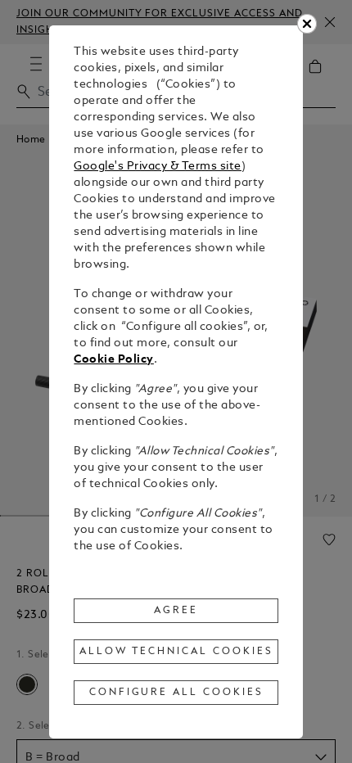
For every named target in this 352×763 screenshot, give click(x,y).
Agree (176, 611)
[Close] (307, 24)
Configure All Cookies (176, 693)
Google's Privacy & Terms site (157, 166)
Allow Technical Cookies (176, 652)
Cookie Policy (114, 359)
